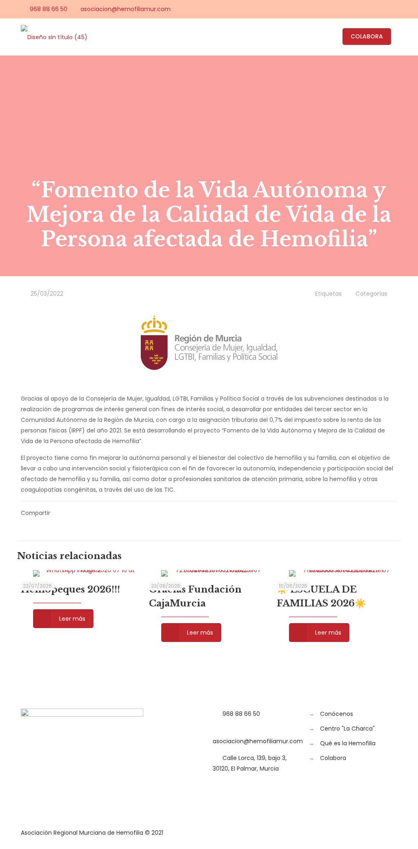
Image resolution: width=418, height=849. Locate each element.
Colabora (333, 758)
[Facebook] (349, 8)
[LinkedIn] (382, 8)
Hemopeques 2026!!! (70, 589)
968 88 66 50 (48, 9)
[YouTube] (371, 8)
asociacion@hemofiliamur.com (125, 9)
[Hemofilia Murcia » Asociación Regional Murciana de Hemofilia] (54, 36)
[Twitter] (360, 8)
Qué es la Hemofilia (348, 743)
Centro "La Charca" (347, 728)
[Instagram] (393, 8)
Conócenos (336, 714)
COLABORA (367, 36)
